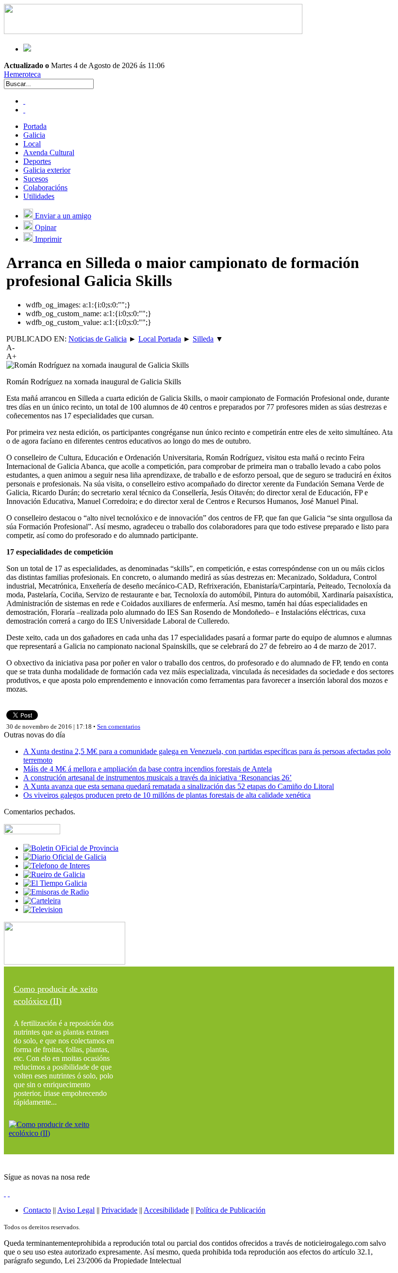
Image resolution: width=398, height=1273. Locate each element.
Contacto (37, 1210)
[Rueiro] (54, 874)
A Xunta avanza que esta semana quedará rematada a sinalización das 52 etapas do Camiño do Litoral (178, 786)
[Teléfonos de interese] (56, 865)
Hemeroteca (22, 74)
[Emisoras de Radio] (56, 892)
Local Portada (159, 339)
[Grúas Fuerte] (153, 31)
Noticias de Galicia (97, 339)
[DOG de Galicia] (64, 857)
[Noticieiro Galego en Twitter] (24, 110)
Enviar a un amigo (62, 216)
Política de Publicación (230, 1210)
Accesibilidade (166, 1210)
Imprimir (47, 239)
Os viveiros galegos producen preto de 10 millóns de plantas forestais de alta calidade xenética (167, 795)
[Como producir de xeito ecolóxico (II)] (64, 1133)
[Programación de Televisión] (43, 909)
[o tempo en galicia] (55, 883)
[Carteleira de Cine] (42, 900)
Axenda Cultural (48, 152)
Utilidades (38, 196)
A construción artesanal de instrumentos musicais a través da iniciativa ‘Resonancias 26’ (157, 777)
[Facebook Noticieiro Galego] (24, 101)
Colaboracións (45, 187)
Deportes (37, 161)
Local (32, 144)
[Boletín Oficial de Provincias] (70, 848)
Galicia (34, 135)
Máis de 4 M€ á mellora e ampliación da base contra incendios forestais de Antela (147, 769)
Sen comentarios (118, 726)
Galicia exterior (46, 170)
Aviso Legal (76, 1210)
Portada (35, 126)
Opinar (44, 227)
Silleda (203, 339)
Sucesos (35, 179)
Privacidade (119, 1210)
